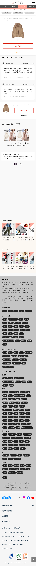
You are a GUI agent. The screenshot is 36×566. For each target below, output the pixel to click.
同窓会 (10, 322)
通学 (5, 333)
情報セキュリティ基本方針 (10, 545)
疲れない (28, 392)
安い (23, 424)
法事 (5, 344)
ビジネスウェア (28, 352)
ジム (21, 333)
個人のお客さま (7, 505)
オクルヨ (21, 483)
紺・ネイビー (26, 455)
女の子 (22, 469)
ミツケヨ (20, 487)
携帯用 (15, 409)
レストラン (24, 322)
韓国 (16, 417)
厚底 (10, 420)
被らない (5, 399)
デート (4, 322)
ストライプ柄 (27, 437)
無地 (5, 445)
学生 (5, 472)
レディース (22, 6)
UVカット (5, 378)
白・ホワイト (6, 455)
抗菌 (29, 381)
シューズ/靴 (14, 356)
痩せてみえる (11, 399)
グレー (19, 455)
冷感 (11, 378)
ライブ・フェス (17, 322)
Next (32, 230)
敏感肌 (27, 417)
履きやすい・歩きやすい (19, 395)
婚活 (21, 326)
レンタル (5, 420)
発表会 (22, 330)
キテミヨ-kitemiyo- (7, 154)
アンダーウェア (6, 356)
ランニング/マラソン (7, 337)
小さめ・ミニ (24, 402)
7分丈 (5, 417)
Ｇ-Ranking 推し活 (23, 489)
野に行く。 (7, 487)
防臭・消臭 (17, 381)
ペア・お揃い (11, 427)
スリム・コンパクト (7, 409)
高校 (10, 326)
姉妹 (17, 469)
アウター (10, 352)
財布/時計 (26, 356)
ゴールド (10, 458)
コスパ (4, 427)
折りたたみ (21, 409)
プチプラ (29, 424)
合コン (26, 319)
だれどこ (15, 483)
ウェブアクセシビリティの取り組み (12, 532)
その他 (23, 363)
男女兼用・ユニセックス (26, 427)
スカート (21, 352)
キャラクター (20, 472)
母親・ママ (5, 469)
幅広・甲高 (21, 413)
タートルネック (11, 434)
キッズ (13, 6)
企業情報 (5, 516)
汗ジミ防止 (5, 385)
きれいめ (5, 448)
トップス (5, 352)
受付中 (6, 12)
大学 (16, 326)
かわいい (10, 445)
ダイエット (23, 340)
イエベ (15, 420)
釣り (17, 340)
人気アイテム (18, 12)
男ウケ (4, 424)
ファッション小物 (7, 359)
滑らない (11, 392)
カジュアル (21, 445)
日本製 (10, 417)
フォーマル (22, 448)
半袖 (10, 413)
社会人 (27, 469)
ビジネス (5, 319)
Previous (3, 230)
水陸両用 (24, 381)
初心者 (22, 465)
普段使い (10, 448)
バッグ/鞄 (20, 356)
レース (10, 441)
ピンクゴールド (17, 458)
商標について (24, 545)
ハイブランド (11, 424)
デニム (4, 434)
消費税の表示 (16, 528)
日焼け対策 (11, 402)
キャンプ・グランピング (8, 340)
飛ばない (22, 392)
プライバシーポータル (23, 536)
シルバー (5, 458)
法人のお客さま (7, 511)
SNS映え (18, 427)
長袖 (16, 413)
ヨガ (16, 337)
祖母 (11, 469)
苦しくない (5, 392)
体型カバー (21, 417)
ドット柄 (5, 441)
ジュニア (5, 465)
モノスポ (28, 485)
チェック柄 (20, 437)
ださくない (23, 399)
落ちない (28, 395)
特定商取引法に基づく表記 (22, 540)
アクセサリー (15, 359)
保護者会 (5, 330)
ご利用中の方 (6, 521)
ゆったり (10, 406)
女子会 (27, 326)
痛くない (18, 399)
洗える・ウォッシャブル (8, 381)
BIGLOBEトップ (7, 549)
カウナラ (14, 487)
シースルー (19, 434)
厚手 (27, 409)
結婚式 (29, 340)
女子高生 (10, 465)
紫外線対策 (5, 402)
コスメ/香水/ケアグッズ (8, 366)
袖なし (27, 413)
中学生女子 (16, 465)
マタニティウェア (16, 363)
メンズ (4, 6)
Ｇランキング (8, 483)
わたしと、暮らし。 (9, 485)
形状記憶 (11, 385)
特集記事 (30, 12)
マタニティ (16, 330)
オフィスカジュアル (12, 319)
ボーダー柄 (13, 437)
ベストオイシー (20, 485)
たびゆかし (27, 487)
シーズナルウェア (7, 363)
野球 (21, 337)
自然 (28, 445)
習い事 (27, 330)
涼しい (10, 395)
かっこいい (16, 448)
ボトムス (16, 352)
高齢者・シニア (11, 472)
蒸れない (17, 392)
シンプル (16, 445)
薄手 (5, 413)
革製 (27, 441)
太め (5, 406)
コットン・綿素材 (27, 434)
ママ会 (10, 330)
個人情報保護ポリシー (8, 536)
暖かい (4, 395)
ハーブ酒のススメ (12, 489)
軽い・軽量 (21, 406)
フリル (15, 441)
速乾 (22, 378)
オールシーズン (28, 311)
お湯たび (27, 483)
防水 (16, 378)
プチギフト (28, 465)
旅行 (5, 326)
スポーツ (16, 333)
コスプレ (5, 477)
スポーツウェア (23, 359)
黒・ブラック (13, 455)
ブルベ (21, 420)
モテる (27, 420)
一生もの (18, 424)
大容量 (15, 406)
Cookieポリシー (7, 540)
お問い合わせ (6, 528)
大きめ (17, 402)
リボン (21, 441)
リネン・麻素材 (6, 437)
